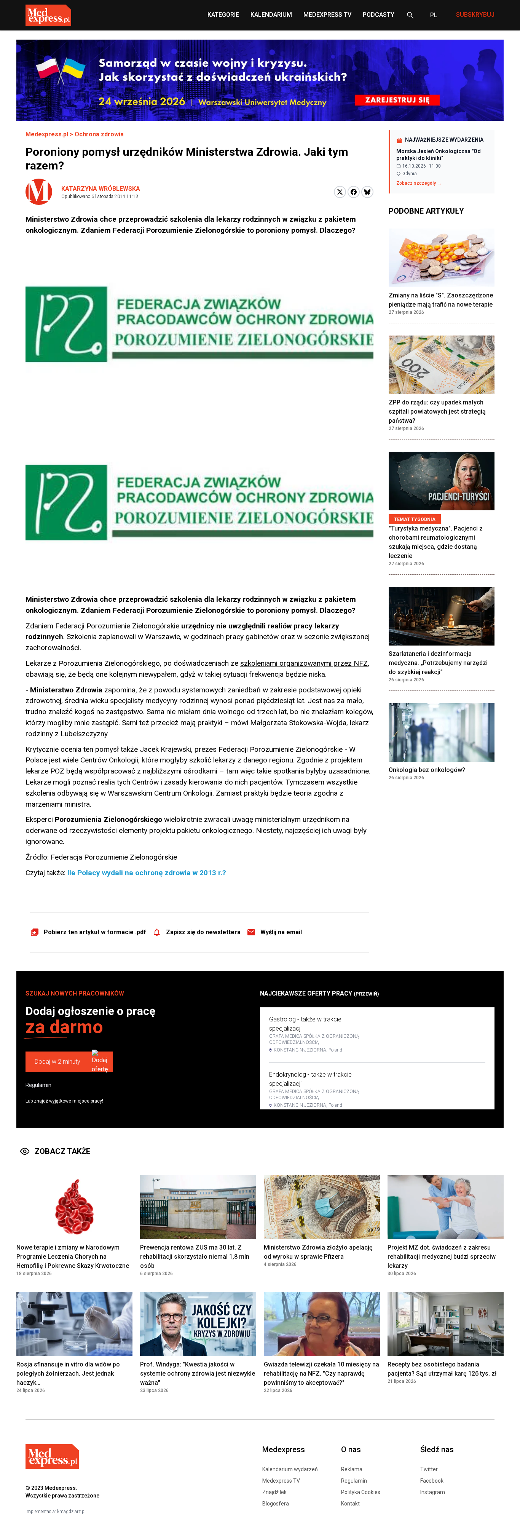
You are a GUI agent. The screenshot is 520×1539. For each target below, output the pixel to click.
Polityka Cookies (360, 1492)
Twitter (429, 1469)
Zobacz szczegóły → (419, 183)
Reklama (351, 1469)
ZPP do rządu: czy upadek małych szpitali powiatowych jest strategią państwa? (437, 411)
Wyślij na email (281, 932)
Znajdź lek (274, 1492)
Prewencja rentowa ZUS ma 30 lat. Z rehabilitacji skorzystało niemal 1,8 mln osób (194, 1256)
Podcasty (378, 14)
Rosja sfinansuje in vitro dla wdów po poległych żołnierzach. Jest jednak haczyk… (68, 1373)
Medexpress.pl (47, 134)
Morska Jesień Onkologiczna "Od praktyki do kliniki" (438, 154)
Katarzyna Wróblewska (100, 188)
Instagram (432, 1492)
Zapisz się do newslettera (203, 932)
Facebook (431, 1481)
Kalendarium (271, 14)
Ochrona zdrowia (99, 134)
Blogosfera (275, 1504)
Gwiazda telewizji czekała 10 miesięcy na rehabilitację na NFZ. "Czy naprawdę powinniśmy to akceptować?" (321, 1373)
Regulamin (38, 1085)
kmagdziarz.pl (71, 1511)
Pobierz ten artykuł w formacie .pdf (95, 932)
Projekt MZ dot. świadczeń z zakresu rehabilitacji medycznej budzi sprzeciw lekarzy (442, 1256)
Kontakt (350, 1504)
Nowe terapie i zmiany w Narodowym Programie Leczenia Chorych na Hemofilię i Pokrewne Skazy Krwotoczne (72, 1256)
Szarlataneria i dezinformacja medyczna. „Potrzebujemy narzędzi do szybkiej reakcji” (438, 663)
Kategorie (223, 14)
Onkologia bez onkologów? (427, 769)
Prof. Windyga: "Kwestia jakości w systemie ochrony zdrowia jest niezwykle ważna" (197, 1373)
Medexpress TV (281, 1481)
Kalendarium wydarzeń (290, 1469)
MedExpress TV (327, 14)
